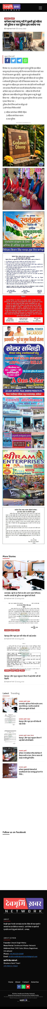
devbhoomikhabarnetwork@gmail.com (23, 956)
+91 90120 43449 (16, 954)
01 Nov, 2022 (22, 28)
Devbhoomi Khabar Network (26, 993)
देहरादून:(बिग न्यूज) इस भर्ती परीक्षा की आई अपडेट (20, 636)
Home (10, 982)
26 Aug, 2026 (20, 598)
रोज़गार (22, 670)
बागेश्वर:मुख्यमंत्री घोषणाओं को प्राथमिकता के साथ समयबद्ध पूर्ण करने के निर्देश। (31, 771)
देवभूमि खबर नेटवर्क (11, 28)
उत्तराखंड (7, 18)
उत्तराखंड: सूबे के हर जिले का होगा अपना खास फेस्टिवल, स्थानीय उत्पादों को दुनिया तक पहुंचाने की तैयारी (30, 706)
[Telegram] (19, 60)
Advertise (35, 982)
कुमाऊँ (12, 18)
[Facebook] (7, 60)
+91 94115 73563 (11, 966)
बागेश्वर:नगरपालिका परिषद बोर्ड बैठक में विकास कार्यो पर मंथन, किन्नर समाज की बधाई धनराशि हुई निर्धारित (30, 755)
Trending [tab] (15, 693)
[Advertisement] (23, 803)
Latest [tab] (6, 693)
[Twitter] (13, 60)
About (17, 982)
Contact (25, 982)
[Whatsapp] (25, 60)
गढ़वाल (17, 587)
